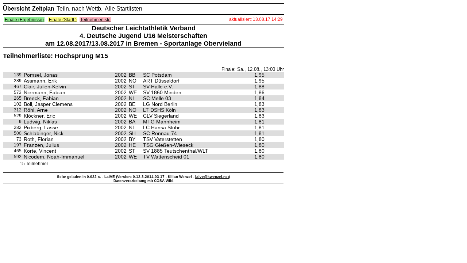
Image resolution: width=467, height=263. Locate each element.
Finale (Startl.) (63, 19)
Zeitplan (43, 8)
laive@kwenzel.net (212, 177)
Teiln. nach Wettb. (80, 8)
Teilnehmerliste (95, 19)
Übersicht (16, 8)
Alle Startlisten (123, 8)
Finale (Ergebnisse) (24, 19)
